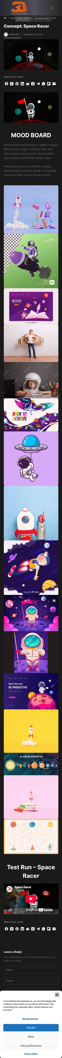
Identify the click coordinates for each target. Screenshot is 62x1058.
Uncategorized (12, 38)
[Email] (54, 83)
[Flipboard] (48, 83)
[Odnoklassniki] (33, 83)
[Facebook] (6, 83)
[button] (57, 994)
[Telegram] (38, 83)
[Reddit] (27, 83)
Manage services (30, 1018)
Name (10, 969)
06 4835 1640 (42, 19)
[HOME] (5, 18)
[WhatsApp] (43, 83)
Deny (31, 1036)
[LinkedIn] (22, 83)
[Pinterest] (17, 83)
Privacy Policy (31, 1053)
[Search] (52, 8)
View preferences (31, 1045)
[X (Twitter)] (11, 83)
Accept (31, 1027)
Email (10, 980)
